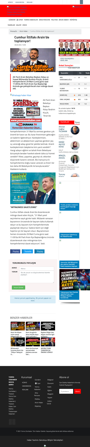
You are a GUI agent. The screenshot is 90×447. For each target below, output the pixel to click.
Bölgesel (50, 380)
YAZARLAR (11, 25)
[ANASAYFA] (7, 19)
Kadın (49, 387)
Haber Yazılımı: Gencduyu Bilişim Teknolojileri (45, 440)
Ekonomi (50, 383)
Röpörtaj (38, 406)
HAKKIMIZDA (19, 2)
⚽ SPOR (19, 20)
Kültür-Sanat (49, 402)
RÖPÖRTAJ (73, 20)
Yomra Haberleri (37, 388)
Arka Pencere (37, 394)
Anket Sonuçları (66, 65)
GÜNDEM (12, 20)
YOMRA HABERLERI (31, 20)
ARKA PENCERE (44, 20)
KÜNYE (10, 2)
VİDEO (24, 25)
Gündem (38, 380)
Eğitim (49, 390)
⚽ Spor (37, 383)
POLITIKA (54, 20)
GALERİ (18, 25)
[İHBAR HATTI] (78, 7)
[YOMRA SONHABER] (26, 114)
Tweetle (27, 251)
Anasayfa (13, 31)
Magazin (50, 394)
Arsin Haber (24, 31)
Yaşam (49, 397)
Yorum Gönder (18, 287)
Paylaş (16, 251)
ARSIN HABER (64, 20)
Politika (37, 399)
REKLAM (29, 2)
